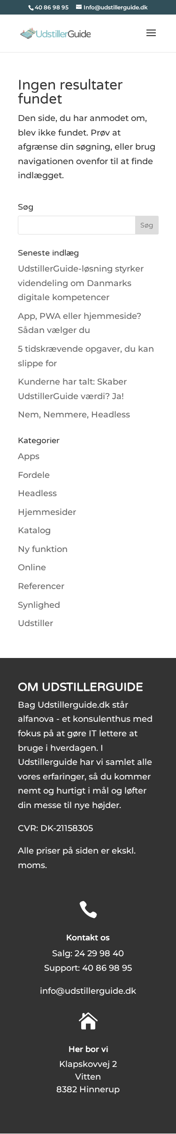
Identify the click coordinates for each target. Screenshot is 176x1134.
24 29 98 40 (99, 953)
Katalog (34, 530)
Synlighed (39, 605)
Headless (37, 493)
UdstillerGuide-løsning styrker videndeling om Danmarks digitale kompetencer (81, 283)
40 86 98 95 (107, 968)
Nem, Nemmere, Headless (74, 414)
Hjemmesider (47, 512)
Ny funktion (43, 549)
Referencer (41, 586)
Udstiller (35, 623)
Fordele (34, 475)
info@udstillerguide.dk (88, 991)
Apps (28, 456)
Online (32, 567)
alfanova (36, 719)
